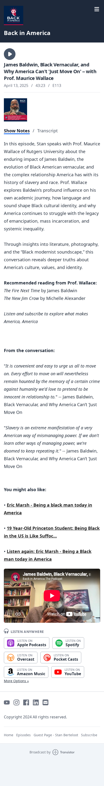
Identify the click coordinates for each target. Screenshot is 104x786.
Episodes (23, 735)
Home (8, 735)
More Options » (16, 681)
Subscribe (89, 735)
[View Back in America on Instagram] (16, 702)
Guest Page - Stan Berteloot (56, 735)
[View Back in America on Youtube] (7, 702)
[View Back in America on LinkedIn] (36, 702)
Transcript (47, 131)
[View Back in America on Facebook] (26, 702)
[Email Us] (45, 702)
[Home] (13, 15)
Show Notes (17, 131)
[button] (9, 54)
